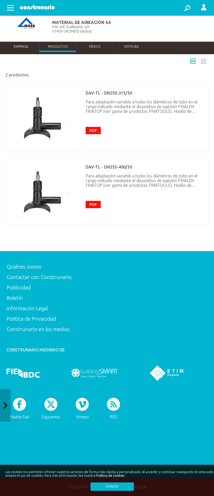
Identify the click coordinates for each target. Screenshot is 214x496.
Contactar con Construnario (39, 277)
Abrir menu (10, 8)
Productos (58, 46)
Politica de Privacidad (31, 319)
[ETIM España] (166, 373)
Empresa (21, 46)
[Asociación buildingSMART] (95, 373)
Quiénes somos (24, 267)
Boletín (15, 298)
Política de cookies (110, 475)
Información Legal (27, 308)
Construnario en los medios (38, 329)
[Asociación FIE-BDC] (23, 373)
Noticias (131, 46)
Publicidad (19, 287)
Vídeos (94, 46)
